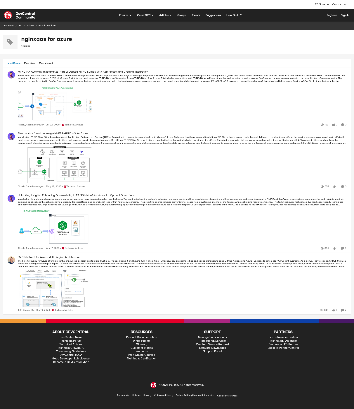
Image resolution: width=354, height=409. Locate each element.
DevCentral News (71, 337)
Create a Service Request (212, 344)
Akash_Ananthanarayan (31, 124)
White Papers (141, 341)
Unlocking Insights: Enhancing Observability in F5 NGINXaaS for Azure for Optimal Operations (76, 195)
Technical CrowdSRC (70, 348)
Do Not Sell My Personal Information (195, 395)
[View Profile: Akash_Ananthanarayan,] (11, 74)
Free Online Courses (141, 355)
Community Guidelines (71, 351)
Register (332, 15)
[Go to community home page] (19, 15)
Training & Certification (142, 358)
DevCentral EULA (71, 355)
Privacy (147, 395)
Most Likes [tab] (29, 63)
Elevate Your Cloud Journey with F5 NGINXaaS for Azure (53, 133)
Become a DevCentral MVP (71, 362)
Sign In (345, 15)
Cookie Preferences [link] (227, 395)
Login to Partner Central (283, 348)
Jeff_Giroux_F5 (26, 310)
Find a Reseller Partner (283, 337)
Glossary (141, 344)
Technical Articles (70, 344)
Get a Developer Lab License (71, 358)
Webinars (142, 351)
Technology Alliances (283, 341)
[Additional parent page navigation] (20, 25)
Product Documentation (141, 337)
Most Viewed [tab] (46, 63)
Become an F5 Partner (283, 344)
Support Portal (212, 351)
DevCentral (8, 25)
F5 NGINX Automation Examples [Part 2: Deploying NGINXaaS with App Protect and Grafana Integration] (83, 71)
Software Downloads (212, 348)
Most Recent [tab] (14, 63)
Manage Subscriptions (212, 337)
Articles (30, 25)
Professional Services (212, 341)
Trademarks (123, 395)
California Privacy (163, 395)
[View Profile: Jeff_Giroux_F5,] (11, 260)
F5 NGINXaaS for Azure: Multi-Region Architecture (49, 257)
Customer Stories (142, 348)
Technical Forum (70, 341)
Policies (136, 395)
